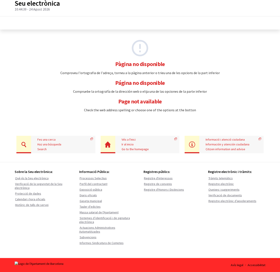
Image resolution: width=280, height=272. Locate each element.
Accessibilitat (256, 265)
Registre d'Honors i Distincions (164, 190)
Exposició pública (91, 190)
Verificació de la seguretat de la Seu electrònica (38, 186)
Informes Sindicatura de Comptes (102, 243)
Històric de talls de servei (32, 205)
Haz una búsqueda (49, 144)
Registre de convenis (158, 184)
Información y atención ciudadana (227, 144)
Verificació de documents (225, 195)
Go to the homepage (135, 149)
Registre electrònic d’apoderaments (232, 201)
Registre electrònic (221, 184)
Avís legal (237, 265)
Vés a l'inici (129, 139)
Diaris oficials (88, 195)
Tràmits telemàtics (220, 178)
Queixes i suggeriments (224, 190)
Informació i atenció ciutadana (225, 139)
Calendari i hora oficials (30, 199)
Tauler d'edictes (90, 207)
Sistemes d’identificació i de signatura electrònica (104, 220)
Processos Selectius (93, 178)
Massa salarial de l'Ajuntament (99, 212)
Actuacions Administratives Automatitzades (97, 230)
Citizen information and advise (225, 149)
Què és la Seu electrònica (32, 178)
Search (42, 149)
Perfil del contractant (93, 184)
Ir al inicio (128, 144)
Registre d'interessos (158, 178)
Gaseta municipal (91, 201)
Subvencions (88, 237)
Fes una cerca (46, 139)
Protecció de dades (28, 193)
